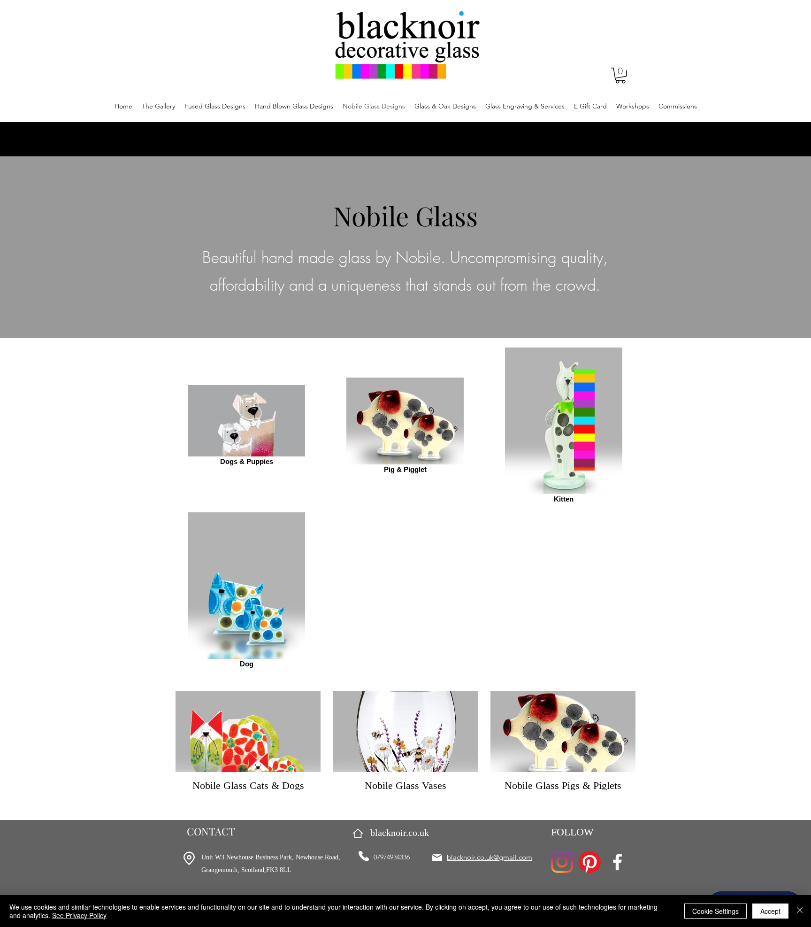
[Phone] (364, 856)
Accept (770, 911)
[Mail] (437, 857)
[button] (620, 76)
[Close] (799, 911)
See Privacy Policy (79, 915)
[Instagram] (562, 862)
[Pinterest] (590, 862)
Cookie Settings (715, 911)
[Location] (189, 858)
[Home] (358, 833)
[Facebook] (617, 862)
